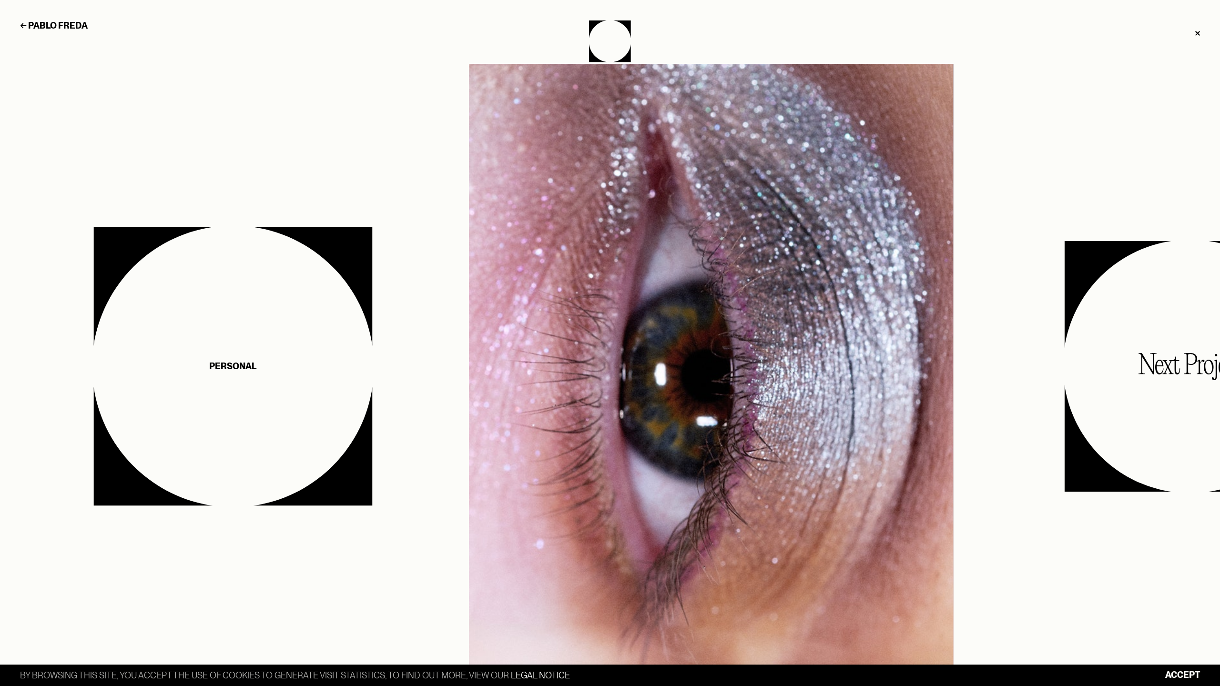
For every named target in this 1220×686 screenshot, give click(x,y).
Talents (610, 41)
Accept (1182, 675)
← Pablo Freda (54, 25)
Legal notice (540, 675)
